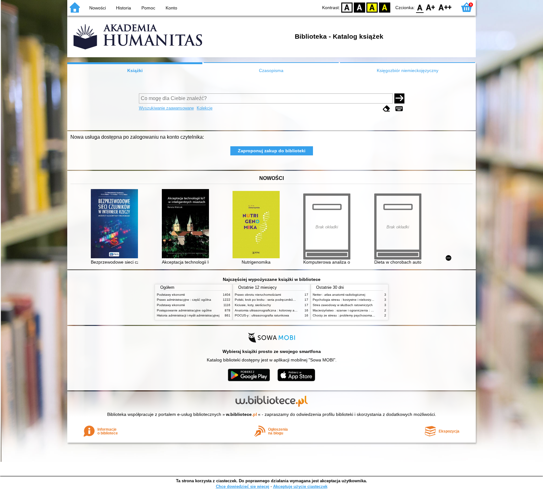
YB (372, 7)
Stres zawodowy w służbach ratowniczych (343, 305)
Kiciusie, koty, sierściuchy (253, 305)
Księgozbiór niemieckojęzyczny (407, 70)
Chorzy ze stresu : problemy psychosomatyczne (347, 315)
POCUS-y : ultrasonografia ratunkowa (262, 315)
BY (384, 7)
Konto (171, 7)
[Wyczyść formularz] (386, 109)
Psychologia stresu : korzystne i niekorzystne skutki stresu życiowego (362, 299)
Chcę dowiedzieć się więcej (242, 486)
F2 (445, 7)
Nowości (97, 7)
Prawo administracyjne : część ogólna (184, 299)
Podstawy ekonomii (171, 294)
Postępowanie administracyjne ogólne (184, 310)
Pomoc (148, 7)
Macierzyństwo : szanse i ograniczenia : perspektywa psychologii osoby (364, 310)
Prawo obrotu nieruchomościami (258, 294)
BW (359, 7)
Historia (123, 7)
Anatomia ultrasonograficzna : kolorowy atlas (267, 310)
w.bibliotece (241, 414)
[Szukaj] (399, 98)
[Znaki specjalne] (399, 109)
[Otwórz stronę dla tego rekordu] (116, 224)
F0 (420, 7)
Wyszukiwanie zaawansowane (166, 108)
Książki (135, 70)
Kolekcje (204, 108)
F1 (431, 7)
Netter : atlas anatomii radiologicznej (339, 294)
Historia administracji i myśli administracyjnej (188, 315)
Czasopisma (271, 70)
